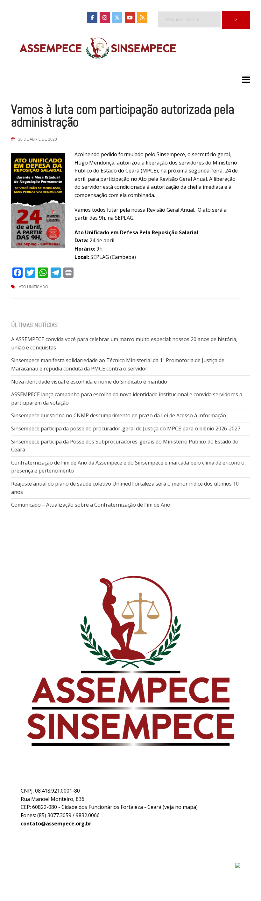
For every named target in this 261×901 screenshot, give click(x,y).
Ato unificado (33, 287)
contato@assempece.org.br (56, 823)
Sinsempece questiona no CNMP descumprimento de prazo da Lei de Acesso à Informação (118, 415)
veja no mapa (180, 806)
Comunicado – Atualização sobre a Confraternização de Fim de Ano (90, 504)
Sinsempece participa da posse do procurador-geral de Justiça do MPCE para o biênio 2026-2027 (125, 428)
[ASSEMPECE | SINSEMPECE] (97, 48)
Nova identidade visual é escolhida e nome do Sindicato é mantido (89, 381)
